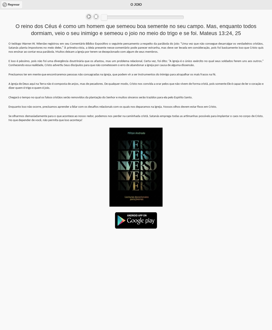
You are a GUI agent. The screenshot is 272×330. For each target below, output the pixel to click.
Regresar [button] (14, 4)
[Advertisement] (136, 265)
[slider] (104, 17)
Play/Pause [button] (89, 16)
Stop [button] (96, 16)
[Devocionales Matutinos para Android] (136, 227)
